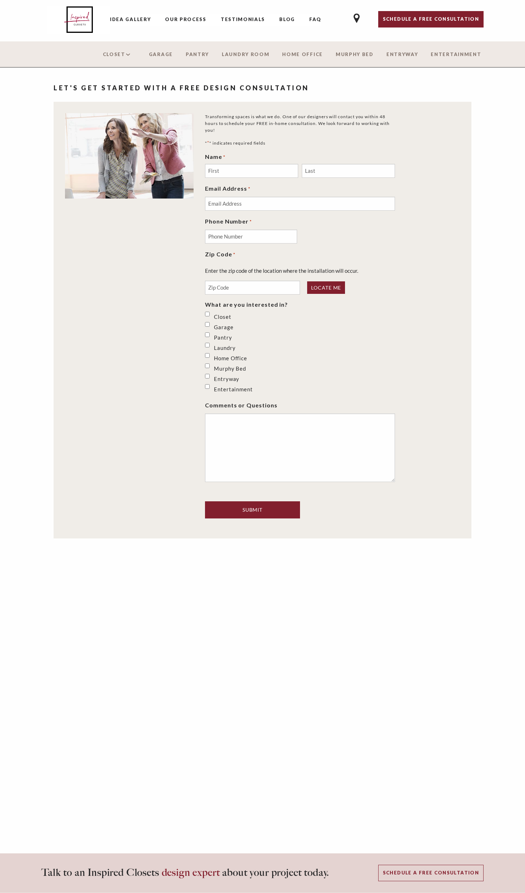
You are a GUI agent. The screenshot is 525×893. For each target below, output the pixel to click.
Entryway (402, 54)
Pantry (197, 54)
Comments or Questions (241, 405)
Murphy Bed (355, 54)
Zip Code (220, 254)
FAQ (315, 19)
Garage (161, 54)
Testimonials (243, 19)
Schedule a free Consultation (431, 19)
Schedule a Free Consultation (431, 873)
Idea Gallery (130, 19)
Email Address (227, 188)
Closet (114, 54)
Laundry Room (245, 54)
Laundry (225, 348)
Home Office (302, 54)
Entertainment (456, 54)
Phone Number (228, 221)
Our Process (185, 19)
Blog (287, 19)
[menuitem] (130, 20)
